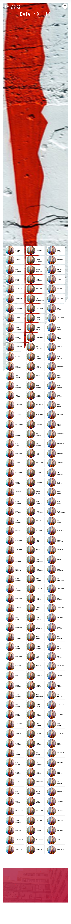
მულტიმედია (12, 18)
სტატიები (12, 28)
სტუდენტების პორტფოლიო (12, 35)
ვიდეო (11, 25)
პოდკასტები (12, 22)
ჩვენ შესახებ (11, 14)
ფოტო (11, 31)
